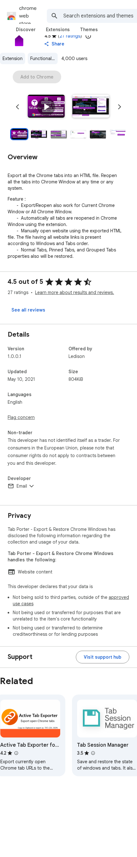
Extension (13, 58)
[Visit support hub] (102, 657)
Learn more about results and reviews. (74, 292)
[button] (46, 107)
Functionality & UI (44, 58)
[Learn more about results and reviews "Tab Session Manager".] (93, 753)
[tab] (26, 29)
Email (22, 486)
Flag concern (21, 417)
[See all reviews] (28, 310)
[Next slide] (119, 106)
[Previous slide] (17, 106)
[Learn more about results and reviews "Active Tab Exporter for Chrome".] (16, 753)
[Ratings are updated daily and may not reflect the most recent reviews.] (88, 36)
